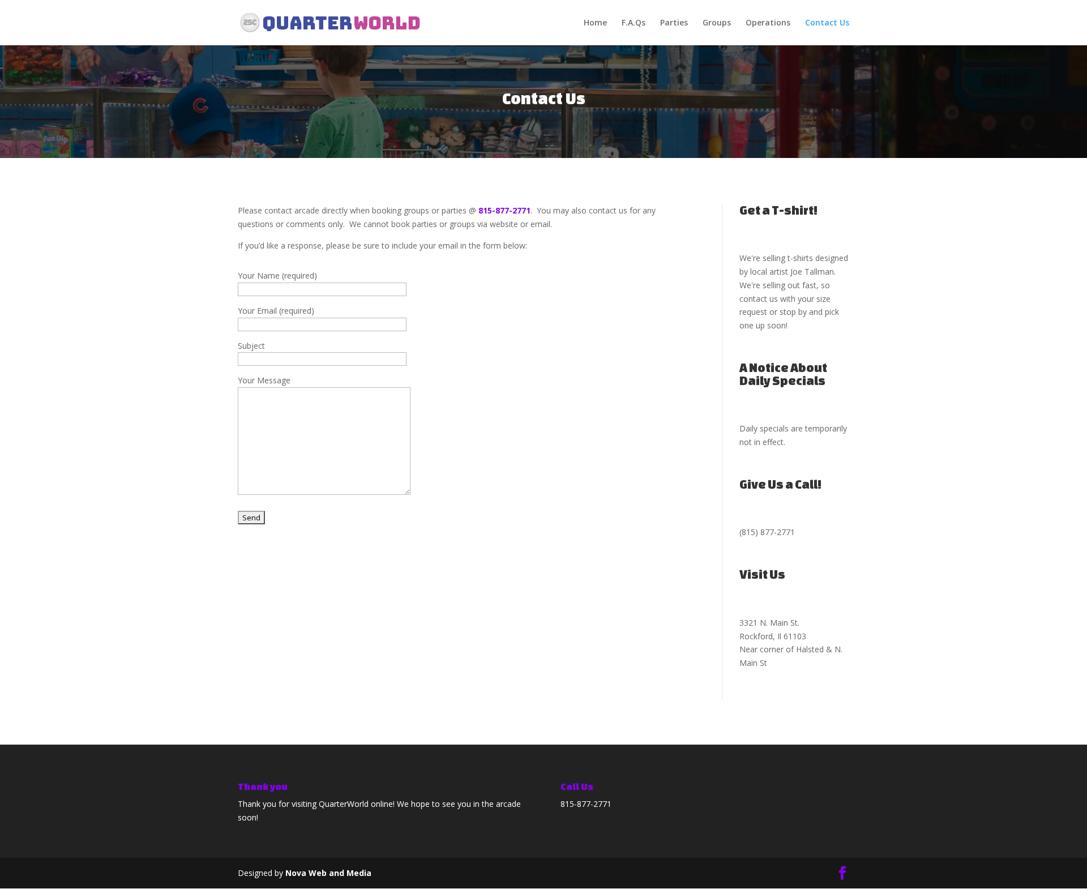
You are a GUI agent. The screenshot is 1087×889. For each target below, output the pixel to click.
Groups (717, 23)
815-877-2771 (504, 210)
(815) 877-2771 (767, 532)
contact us (758, 298)
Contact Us (827, 23)
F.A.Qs (633, 23)
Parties (674, 23)
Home (595, 23)
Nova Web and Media (328, 872)
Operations (768, 23)
